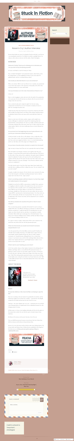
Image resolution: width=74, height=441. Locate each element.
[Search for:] (59, 34)
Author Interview (25, 45)
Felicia (32, 45)
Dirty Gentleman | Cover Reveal (26, 378)
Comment (39, 412)
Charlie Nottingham (25, 370)
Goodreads (30, 280)
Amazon (35, 280)
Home (35, 1)
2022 (20, 45)
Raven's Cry (35, 370)
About (39, 1)
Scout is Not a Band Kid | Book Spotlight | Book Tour (26, 385)
